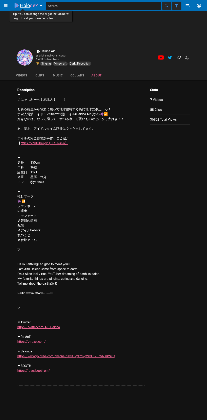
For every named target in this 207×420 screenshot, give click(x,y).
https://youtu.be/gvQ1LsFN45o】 (44, 143)
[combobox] (103, 6)
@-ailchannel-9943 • (47, 55)
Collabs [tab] (77, 75)
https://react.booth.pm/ (33, 371)
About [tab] (96, 75)
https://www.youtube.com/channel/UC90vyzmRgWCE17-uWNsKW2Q (66, 356)
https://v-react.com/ (31, 342)
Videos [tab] (21, 75)
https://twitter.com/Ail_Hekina (38, 327)
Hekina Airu (48, 51)
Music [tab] (58, 75)
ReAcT (63, 55)
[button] (32, 5)
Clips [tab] (39, 75)
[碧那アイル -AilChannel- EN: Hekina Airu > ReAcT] (25, 57)
